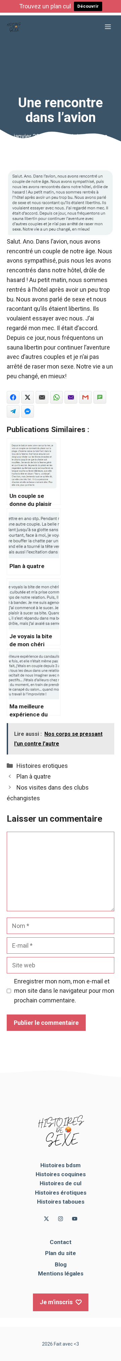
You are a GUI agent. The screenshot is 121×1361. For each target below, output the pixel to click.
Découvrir (88, 6)
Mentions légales (60, 1273)
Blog (61, 1264)
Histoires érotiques (60, 1192)
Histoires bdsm (60, 1165)
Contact (61, 1242)
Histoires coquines (61, 1174)
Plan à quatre (33, 776)
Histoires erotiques (42, 765)
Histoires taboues (60, 1201)
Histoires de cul (60, 1183)
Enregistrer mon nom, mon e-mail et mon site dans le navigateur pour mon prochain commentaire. (64, 991)
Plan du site (60, 1253)
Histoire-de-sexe (85, 136)
